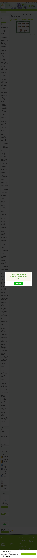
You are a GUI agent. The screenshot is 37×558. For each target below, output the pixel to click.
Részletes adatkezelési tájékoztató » (5, 556)
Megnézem (18, 283)
